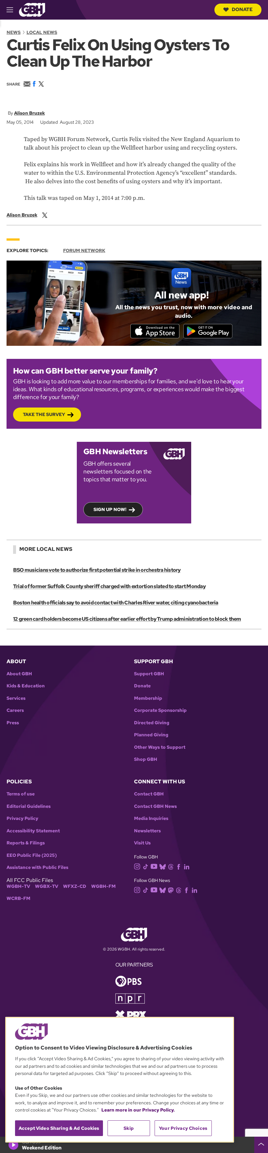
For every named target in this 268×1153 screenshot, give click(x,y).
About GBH (19, 674)
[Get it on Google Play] (207, 331)
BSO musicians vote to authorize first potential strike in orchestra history (97, 570)
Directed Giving (151, 723)
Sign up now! (109, 509)
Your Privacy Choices (183, 1128)
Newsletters (147, 831)
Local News (41, 32)
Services (16, 698)
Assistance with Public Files (37, 867)
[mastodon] (171, 890)
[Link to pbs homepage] (128, 980)
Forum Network (84, 250)
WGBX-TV (46, 886)
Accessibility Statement (33, 831)
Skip (129, 1128)
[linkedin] (187, 866)
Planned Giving (151, 735)
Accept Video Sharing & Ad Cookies (59, 1128)
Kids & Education (26, 686)
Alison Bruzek (29, 113)
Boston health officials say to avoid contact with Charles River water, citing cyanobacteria (115, 602)
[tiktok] (145, 866)
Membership (148, 698)
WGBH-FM (103, 886)
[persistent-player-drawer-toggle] (261, 1145)
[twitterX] (44, 215)
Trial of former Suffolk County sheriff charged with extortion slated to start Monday (109, 586)
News (14, 32)
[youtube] (154, 865)
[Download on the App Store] (154, 331)
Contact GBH (149, 794)
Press (13, 723)
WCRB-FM (18, 898)
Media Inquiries (151, 818)
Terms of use (21, 794)
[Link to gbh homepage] (32, 9)
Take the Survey (44, 414)
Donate (242, 9)
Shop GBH (145, 759)
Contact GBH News (155, 806)
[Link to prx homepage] (130, 1014)
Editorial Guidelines (29, 806)
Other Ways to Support (159, 747)
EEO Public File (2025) (32, 855)
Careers (15, 710)
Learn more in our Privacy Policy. (138, 1110)
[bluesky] (162, 866)
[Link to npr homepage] (130, 998)
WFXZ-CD (74, 886)
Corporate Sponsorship (160, 710)
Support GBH (149, 674)
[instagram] (137, 865)
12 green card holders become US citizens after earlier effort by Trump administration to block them (127, 619)
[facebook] (178, 866)
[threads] (171, 866)
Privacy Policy (22, 818)
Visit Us (142, 843)
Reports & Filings (26, 843)
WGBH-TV (18, 886)
